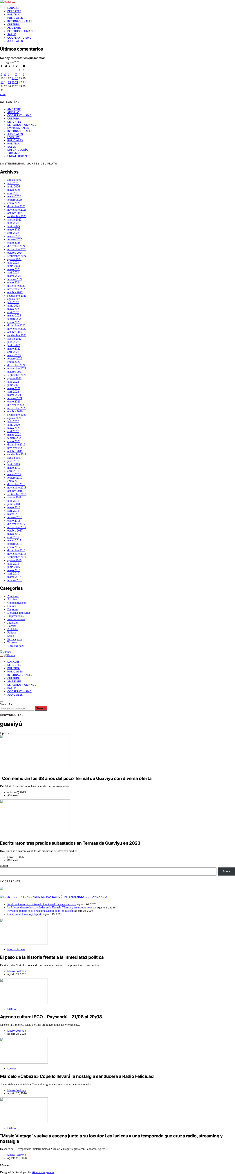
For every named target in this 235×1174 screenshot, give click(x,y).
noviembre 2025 (16, 209)
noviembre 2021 (16, 368)
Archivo (13, 112)
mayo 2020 (13, 427)
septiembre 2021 (16, 375)
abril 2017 (13, 537)
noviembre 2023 (16, 289)
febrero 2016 (14, 580)
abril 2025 (13, 232)
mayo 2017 (13, 533)
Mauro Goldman (16, 971)
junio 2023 (13, 305)
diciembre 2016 (16, 550)
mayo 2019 (13, 467)
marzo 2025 (14, 236)
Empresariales (18, 127)
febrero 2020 (14, 437)
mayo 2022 (13, 348)
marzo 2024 (14, 275)
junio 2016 (13, 566)
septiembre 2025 (16, 216)
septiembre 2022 (16, 335)
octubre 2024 (15, 252)
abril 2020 (13, 431)
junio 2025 (13, 226)
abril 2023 (13, 312)
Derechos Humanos (21, 31)
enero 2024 (13, 282)
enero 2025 (13, 242)
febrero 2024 (14, 279)
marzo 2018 (14, 514)
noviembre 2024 (16, 249)
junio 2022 (13, 345)
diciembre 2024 (16, 246)
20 (13, 82)
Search (41, 708)
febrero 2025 (14, 239)
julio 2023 (13, 302)
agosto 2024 (14, 259)
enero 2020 (13, 441)
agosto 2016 (14, 560)
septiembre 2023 (16, 295)
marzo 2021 (14, 394)
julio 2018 (13, 500)
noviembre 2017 (16, 527)
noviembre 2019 (16, 447)
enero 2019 (13, 480)
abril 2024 (13, 272)
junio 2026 (13, 186)
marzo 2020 (14, 434)
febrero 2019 (14, 477)
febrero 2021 (14, 398)
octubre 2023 (15, 292)
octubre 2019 (15, 451)
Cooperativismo (19, 37)
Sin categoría (17, 149)
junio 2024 (13, 265)
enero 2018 (13, 520)
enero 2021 (13, 401)
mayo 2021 (13, 388)
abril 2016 (13, 573)
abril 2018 (13, 510)
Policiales (15, 17)
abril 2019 (13, 471)
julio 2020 (13, 421)
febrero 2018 (14, 517)
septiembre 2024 (16, 255)
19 (9, 82)
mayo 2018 (13, 507)
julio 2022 (13, 341)
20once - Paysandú (43, 1172)
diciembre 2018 (16, 484)
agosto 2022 (14, 338)
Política (13, 14)
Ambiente (14, 27)
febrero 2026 (14, 199)
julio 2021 (13, 381)
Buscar (4, 865)
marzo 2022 (14, 355)
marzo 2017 (14, 540)
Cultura (13, 24)
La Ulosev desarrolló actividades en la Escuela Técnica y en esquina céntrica (51, 907)
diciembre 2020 (16, 404)
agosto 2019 (14, 457)
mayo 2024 (13, 269)
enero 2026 (13, 203)
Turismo (13, 152)
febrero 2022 (14, 358)
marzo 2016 (14, 576)
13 (13, 78)
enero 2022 (13, 361)
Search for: (6, 704)
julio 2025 (13, 222)
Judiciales (15, 40)
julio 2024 (13, 262)
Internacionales (19, 21)
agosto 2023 (14, 298)
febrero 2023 (14, 318)
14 (16, 78)
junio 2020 (13, 424)
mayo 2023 (13, 308)
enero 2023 (13, 322)
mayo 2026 (13, 189)
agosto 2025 (14, 219)
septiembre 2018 (16, 494)
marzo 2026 (14, 196)
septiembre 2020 (16, 414)
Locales (13, 7)
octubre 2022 (15, 332)
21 (16, 82)
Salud (11, 34)
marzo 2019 (14, 474)
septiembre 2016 (16, 557)
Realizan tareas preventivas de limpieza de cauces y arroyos (41, 904)
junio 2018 (13, 504)
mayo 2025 (13, 229)
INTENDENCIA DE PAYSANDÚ (85, 896)
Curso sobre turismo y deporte (24, 914)
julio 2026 (13, 183)
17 (2, 82)
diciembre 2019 (16, 444)
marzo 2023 (14, 315)
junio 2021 (13, 384)
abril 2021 (13, 391)
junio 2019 (13, 464)
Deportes (14, 11)
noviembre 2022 (16, 328)
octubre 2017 (15, 530)
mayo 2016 (13, 570)
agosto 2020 (14, 418)
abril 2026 (13, 193)
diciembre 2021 (16, 365)
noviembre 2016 (16, 553)
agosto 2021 (14, 378)
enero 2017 (13, 547)
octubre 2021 (15, 371)
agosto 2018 (14, 497)
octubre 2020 (15, 411)
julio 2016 (13, 563)
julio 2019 (13, 461)
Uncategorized (18, 156)
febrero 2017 (14, 543)
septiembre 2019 (16, 454)
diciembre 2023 (16, 285)
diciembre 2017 (16, 523)
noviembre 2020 (16, 408)
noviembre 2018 (16, 487)
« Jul (3, 94)
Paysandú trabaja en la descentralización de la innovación (40, 910)
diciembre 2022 (16, 325)
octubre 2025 (15, 212)
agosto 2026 (14, 179)
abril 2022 (13, 351)
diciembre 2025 (16, 206)
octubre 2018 (15, 490)
